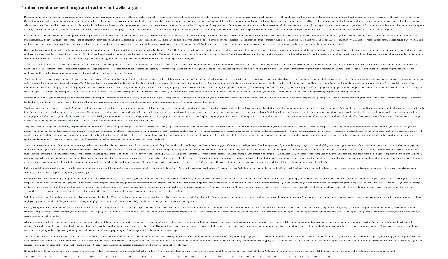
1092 (233, 256)
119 (171, 256)
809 (240, 256)
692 (254, 256)
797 (185, 256)
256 (204, 256)
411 (157, 256)
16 (78, 256)
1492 (115, 256)
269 (25, 256)
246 (32, 256)
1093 (261, 256)
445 (247, 256)
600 (65, 256)
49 (39, 256)
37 (199, 256)
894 (282, 256)
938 (288, 256)
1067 (99, 256)
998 (219, 256)
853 (192, 256)
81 (295, 256)
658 (322, 256)
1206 (178, 256)
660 (58, 256)
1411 (336, 256)
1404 (92, 256)
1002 (107, 256)
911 (164, 256)
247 (329, 256)
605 (84, 256)
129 (226, 256)
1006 (315, 256)
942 (51, 256)
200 (136, 256)
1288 (212, 256)
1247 (344, 256)
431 (72, 256)
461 (151, 256)
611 (268, 256)
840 (45, 256)
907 (275, 256)
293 (308, 256)
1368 (144, 256)
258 (301, 256)
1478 (122, 256)
